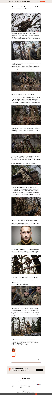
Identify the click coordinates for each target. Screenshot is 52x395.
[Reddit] (31, 380)
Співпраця (29, 385)
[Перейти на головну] (26, 1)
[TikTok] (28, 380)
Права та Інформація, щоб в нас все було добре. (26, 390)
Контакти (21, 386)
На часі (20, 1)
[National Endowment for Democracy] (38, 384)
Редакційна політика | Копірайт (23, 385)
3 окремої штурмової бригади (18, 37)
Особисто (18, 1)
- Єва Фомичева (16, 4)
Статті (12, 1)
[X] (23, 380)
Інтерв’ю (15, 1)
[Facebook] (38, 359)
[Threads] (33, 380)
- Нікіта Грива (19, 4)
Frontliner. (25, 391)
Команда (29, 386)
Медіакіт (21, 387)
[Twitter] (40, 359)
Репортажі (10, 1)
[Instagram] (18, 380)
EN (38, 1)
